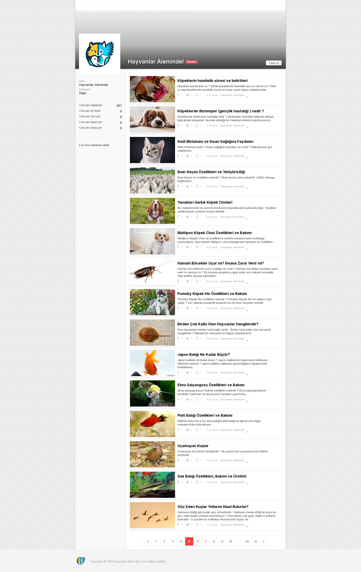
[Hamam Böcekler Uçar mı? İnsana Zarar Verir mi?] (152, 284)
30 (247, 541)
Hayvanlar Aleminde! (156, 61)
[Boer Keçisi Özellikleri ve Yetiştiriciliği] (152, 192)
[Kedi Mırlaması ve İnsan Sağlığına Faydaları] (152, 162)
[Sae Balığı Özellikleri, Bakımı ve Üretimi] (152, 497)
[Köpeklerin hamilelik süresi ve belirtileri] (152, 101)
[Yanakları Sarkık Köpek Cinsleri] (152, 223)
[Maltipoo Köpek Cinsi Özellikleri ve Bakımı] (152, 253)
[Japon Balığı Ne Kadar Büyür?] (152, 375)
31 (255, 541)
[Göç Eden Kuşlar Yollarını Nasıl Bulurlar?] (152, 527)
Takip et (274, 62)
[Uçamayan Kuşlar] (152, 466)
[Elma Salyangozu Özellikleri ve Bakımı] (152, 405)
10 (230, 541)
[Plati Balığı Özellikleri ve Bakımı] (152, 436)
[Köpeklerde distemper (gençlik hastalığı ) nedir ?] (152, 131)
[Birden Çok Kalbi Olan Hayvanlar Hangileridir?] (152, 344)
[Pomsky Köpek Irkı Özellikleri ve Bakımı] (152, 314)
